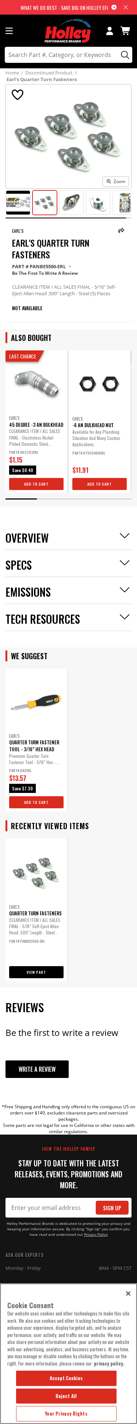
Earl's (18, 231)
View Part (36, 972)
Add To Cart (36, 484)
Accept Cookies (66, 1378)
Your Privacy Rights (66, 1413)
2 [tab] (52, 499)
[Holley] (68, 31)
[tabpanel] (36, 421)
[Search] (124, 55)
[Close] (128, 1294)
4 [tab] (116, 499)
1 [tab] (21, 499)
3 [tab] (84, 499)
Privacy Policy (96, 1234)
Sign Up (112, 1208)
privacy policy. (109, 1363)
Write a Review (37, 1069)
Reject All (66, 1396)
